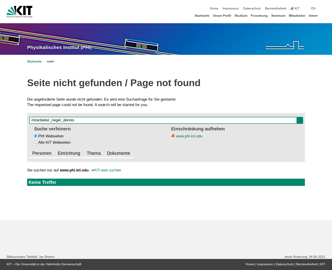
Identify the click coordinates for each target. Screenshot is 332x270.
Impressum (231, 8)
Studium (240, 15)
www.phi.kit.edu (188, 136)
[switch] (324, 8)
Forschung (259, 15)
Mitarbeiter (297, 15)
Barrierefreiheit (275, 8)
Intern (313, 15)
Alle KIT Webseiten (54, 142)
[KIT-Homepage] (19, 12)
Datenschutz (252, 8)
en (313, 8)
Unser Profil (222, 15)
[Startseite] (324, 15)
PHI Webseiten (50, 136)
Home (214, 8)
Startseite (202, 15)
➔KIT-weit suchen (106, 170)
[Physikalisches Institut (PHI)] (285, 45)
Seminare (278, 15)
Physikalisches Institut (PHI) (59, 47)
